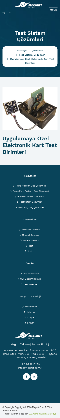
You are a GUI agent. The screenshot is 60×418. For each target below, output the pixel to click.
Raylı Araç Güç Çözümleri (31, 207)
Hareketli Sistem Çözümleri (31, 196)
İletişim (30, 323)
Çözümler (37, 50)
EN (10, 13)
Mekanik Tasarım (31, 235)
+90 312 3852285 (30, 364)
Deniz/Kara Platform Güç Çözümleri (31, 191)
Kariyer (31, 317)
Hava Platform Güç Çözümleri (31, 186)
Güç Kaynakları (31, 273)
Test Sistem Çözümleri (32, 54)
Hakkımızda (31, 306)
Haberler (31, 312)
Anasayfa (22, 50)
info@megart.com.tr (30, 368)
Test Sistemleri (31, 284)
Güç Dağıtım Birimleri (31, 279)
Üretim (31, 251)
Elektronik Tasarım (31, 229)
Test (31, 246)
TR (3, 13)
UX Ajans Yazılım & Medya (42, 414)
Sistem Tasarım (31, 240)
